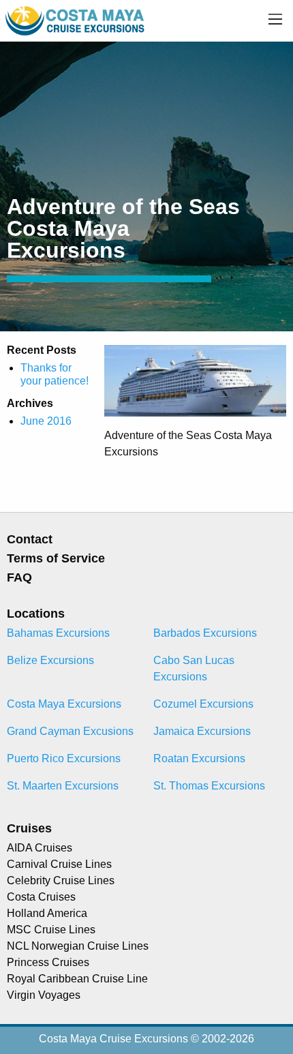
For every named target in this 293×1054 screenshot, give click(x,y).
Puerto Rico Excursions (64, 758)
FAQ (19, 577)
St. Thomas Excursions (209, 786)
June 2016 (46, 421)
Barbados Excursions (205, 633)
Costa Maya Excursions (64, 704)
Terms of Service (56, 558)
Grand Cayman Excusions (70, 731)
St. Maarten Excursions (63, 786)
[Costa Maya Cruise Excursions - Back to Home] (75, 20)
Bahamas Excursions (58, 633)
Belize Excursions (50, 660)
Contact (29, 539)
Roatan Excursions (199, 758)
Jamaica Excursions (202, 731)
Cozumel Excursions (203, 704)
